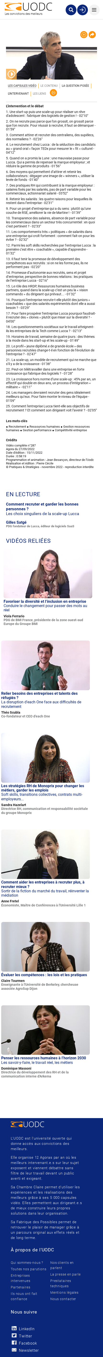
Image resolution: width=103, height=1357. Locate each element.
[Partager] (92, 34)
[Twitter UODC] (14, 1335)
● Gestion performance (36, 430)
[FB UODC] (14, 1343)
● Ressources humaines (43, 426)
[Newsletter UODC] (14, 1350)
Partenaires (20, 1287)
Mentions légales (64, 1292)
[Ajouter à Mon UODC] (83, 34)
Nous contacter (63, 1299)
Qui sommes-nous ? (27, 1263)
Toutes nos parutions (28, 1269)
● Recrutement (16, 426)
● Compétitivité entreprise (69, 430)
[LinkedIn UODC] (14, 1328)
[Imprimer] (53, 92)
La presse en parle (65, 1274)
